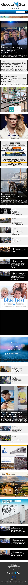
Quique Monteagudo (16, 580)
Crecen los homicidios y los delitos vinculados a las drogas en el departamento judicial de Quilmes (18, 276)
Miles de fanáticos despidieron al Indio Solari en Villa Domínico (16, 241)
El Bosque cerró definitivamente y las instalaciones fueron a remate (17, 380)
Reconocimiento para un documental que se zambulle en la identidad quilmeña (13, 49)
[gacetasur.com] (14, 7)
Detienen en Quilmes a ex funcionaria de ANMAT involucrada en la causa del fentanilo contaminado (13, 79)
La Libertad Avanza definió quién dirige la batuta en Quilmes (17, 554)
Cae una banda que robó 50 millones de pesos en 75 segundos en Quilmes (18, 542)
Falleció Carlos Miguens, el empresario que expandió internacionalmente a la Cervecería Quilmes (17, 213)
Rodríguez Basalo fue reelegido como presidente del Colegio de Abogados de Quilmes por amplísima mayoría (17, 371)
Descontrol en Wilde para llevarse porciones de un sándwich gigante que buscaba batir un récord (18, 264)
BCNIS (18, 579)
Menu (4, 12)
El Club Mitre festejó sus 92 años (18, 250)
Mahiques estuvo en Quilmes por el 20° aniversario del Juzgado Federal (18, 531)
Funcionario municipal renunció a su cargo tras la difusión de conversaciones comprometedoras (13, 64)
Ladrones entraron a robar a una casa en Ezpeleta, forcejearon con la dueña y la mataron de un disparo (17, 222)
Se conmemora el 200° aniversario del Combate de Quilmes (12, 196)
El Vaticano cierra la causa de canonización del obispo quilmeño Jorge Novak (17, 429)
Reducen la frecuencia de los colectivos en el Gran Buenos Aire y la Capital (17, 439)
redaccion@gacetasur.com (14, 567)
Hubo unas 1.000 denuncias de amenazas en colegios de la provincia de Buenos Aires (12, 414)
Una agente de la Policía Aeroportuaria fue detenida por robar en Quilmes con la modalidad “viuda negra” (17, 232)
